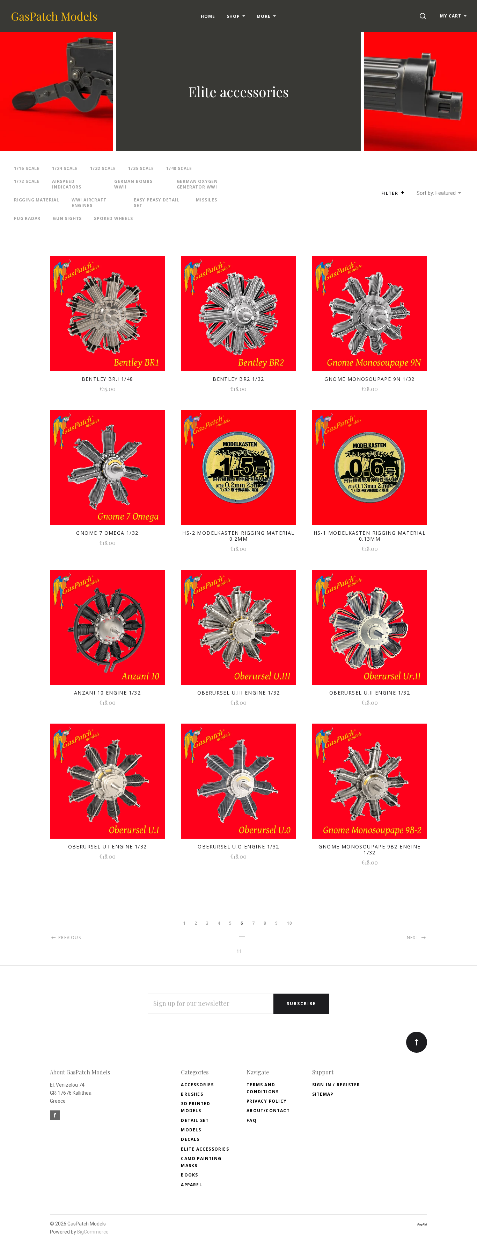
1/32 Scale (103, 168)
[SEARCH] (424, 16)
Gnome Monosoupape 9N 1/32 (369, 379)
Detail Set (195, 1120)
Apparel (191, 1185)
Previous (69, 937)
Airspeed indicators (66, 184)
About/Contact (268, 1111)
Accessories (197, 1085)
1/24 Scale (65, 168)
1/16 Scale (27, 168)
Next (413, 937)
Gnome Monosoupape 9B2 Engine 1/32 (369, 849)
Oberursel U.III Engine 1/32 (238, 692)
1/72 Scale (27, 181)
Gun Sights (67, 218)
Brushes (192, 1094)
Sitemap (322, 1094)
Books (189, 1175)
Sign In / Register (336, 1085)
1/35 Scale (141, 168)
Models (191, 1130)
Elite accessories (205, 1149)
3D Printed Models (195, 1107)
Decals (190, 1139)
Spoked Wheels (113, 218)
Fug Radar (27, 218)
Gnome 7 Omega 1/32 (107, 533)
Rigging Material (36, 200)
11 (239, 951)
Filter (390, 193)
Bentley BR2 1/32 (238, 379)
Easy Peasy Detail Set (156, 203)
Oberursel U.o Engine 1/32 (238, 846)
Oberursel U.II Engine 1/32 (369, 692)
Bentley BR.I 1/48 (107, 379)
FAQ (252, 1120)
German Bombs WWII (133, 184)
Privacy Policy (267, 1101)
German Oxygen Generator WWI (197, 184)
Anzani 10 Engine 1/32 (107, 692)
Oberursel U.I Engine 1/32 (107, 846)
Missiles (206, 200)
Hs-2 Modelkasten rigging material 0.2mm (238, 536)
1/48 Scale (179, 168)
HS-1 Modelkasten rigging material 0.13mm (370, 536)
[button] (402, 192)
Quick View (107, 318)
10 (289, 923)
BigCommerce (93, 1232)
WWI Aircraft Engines (89, 203)
